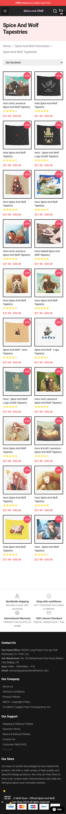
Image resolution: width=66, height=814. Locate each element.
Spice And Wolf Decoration (32, 46)
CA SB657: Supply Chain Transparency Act (26, 707)
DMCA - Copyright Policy (16, 701)
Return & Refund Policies (16, 734)
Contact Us (9, 739)
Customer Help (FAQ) (15, 744)
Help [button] (59, 809)
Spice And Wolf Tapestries (20, 52)
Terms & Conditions (14, 691)
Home (7, 46)
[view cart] (61, 11)
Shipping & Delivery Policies (18, 723)
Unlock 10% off (7, 798)
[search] (55, 11)
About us (8, 686)
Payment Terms (11, 729)
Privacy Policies (11, 696)
